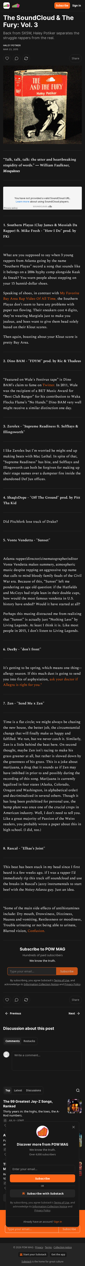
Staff (20, 1120)
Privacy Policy (42, 1210)
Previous (15, 1013)
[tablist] (20, 1041)
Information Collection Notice (49, 1206)
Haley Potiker (12, 45)
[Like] (7, 58)
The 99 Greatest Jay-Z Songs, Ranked (28, 1103)
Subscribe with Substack (45, 1193)
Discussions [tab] (33, 1090)
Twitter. (48, 385)
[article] (42, 1113)
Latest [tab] (18, 1090)
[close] (73, 1127)
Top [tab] (8, 1090)
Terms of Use (61, 1202)
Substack (26, 1261)
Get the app (58, 1254)
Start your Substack (34, 1254)
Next (72, 1013)
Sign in (76, 5)
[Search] (78, 1090)
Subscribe (62, 5)
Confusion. (36, 931)
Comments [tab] (13, 1041)
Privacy (39, 1247)
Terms (48, 1247)
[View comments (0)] (17, 58)
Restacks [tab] (29, 1041)
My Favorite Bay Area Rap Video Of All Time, (41, 296)
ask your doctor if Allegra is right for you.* (40, 682)
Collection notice (63, 1247)
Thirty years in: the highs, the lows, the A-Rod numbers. (31, 1113)
